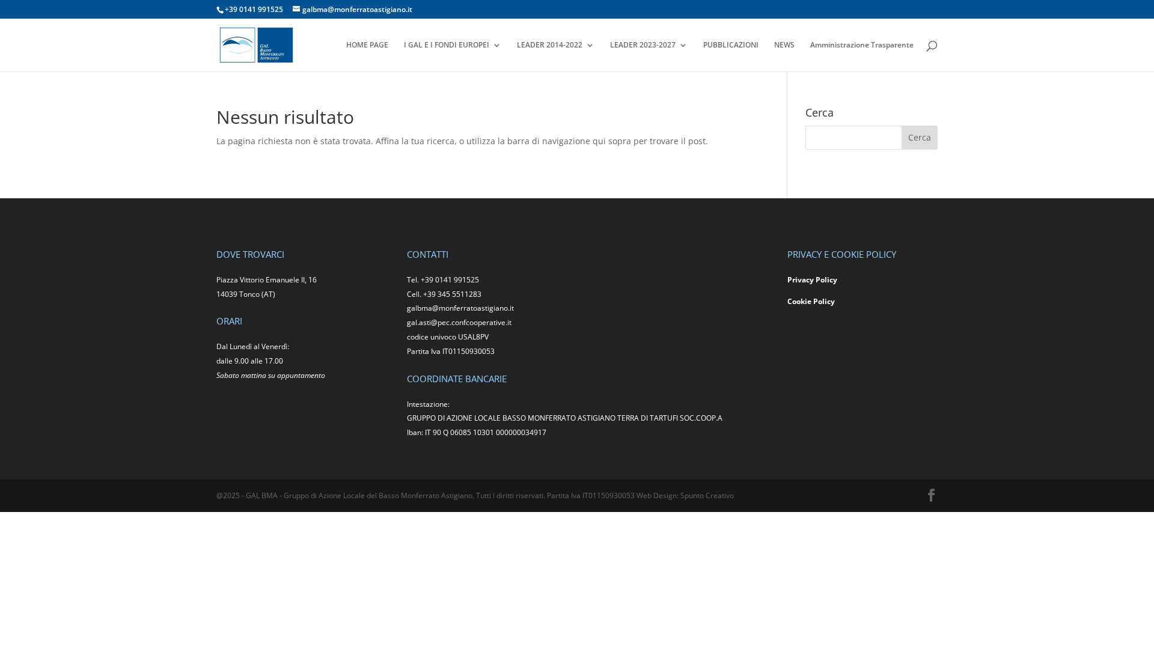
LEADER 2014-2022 (549, 45)
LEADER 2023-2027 (643, 45)
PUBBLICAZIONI (731, 45)
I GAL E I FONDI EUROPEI (446, 45)
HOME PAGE (367, 45)
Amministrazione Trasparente (862, 45)
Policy (824, 301)
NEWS (784, 45)
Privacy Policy (812, 280)
